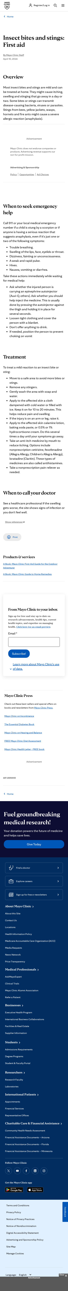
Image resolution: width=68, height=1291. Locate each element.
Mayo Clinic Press (43, 707)
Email (12, 633)
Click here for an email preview (33, 626)
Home (10, 16)
